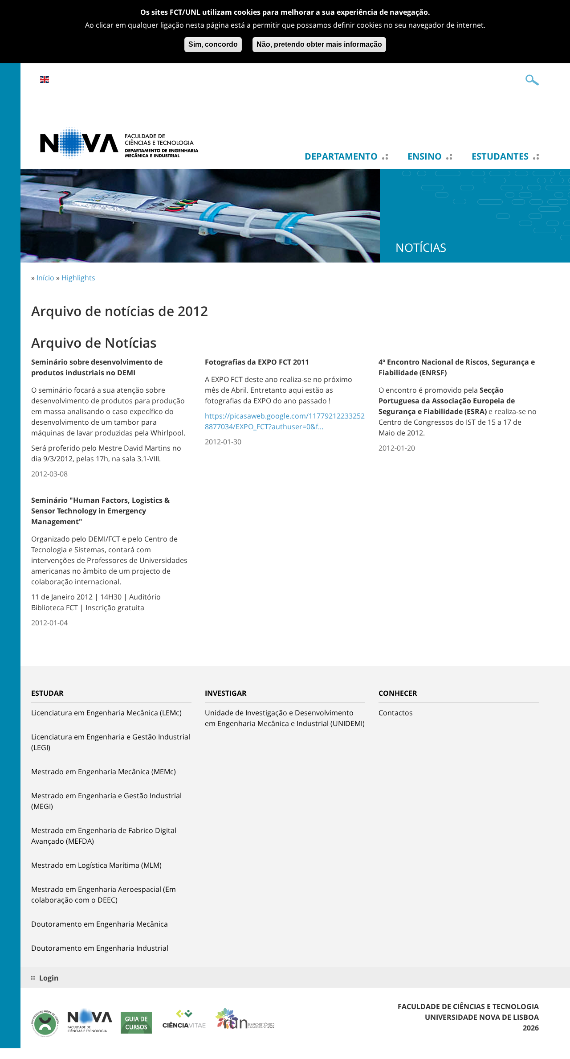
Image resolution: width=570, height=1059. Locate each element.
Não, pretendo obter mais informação (319, 44)
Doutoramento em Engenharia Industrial (99, 948)
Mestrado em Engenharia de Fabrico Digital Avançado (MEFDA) (103, 835)
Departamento (341, 156)
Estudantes (500, 156)
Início (45, 278)
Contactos (396, 713)
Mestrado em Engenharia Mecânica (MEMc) (103, 771)
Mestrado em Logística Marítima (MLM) (96, 865)
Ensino (424, 156)
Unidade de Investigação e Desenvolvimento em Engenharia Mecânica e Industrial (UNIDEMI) (285, 718)
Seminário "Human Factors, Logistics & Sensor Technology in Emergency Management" (100, 510)
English (44, 79)
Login (49, 978)
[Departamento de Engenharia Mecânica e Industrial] (120, 142)
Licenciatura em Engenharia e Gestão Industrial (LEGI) (110, 742)
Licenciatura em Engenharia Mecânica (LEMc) (106, 713)
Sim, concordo (213, 44)
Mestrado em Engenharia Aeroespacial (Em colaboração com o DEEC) (103, 894)
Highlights (78, 278)
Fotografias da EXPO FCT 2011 (257, 362)
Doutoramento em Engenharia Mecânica (99, 924)
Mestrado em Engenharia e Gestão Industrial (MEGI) (106, 801)
